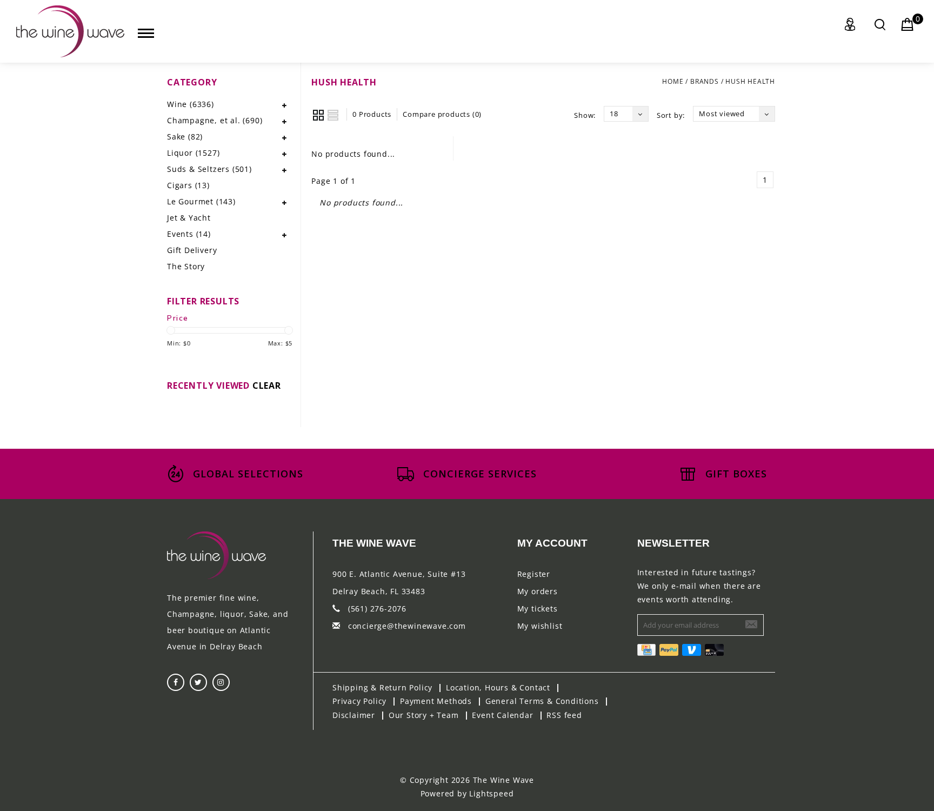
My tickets (537, 608)
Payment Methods (436, 701)
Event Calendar (502, 715)
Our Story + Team (424, 715)
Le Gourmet (201, 201)
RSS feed (564, 715)
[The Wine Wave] (70, 31)
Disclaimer (353, 715)
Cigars (188, 185)
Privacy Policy (359, 701)
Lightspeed (491, 793)
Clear (266, 385)
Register (533, 574)
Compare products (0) (442, 114)
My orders (537, 591)
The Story (186, 266)
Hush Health (750, 81)
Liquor (193, 153)
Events (189, 234)
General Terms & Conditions (542, 701)
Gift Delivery (192, 250)
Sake (185, 136)
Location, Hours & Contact (498, 687)
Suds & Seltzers (209, 169)
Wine (190, 104)
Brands (704, 81)
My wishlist (540, 626)
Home (672, 81)
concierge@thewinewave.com (407, 626)
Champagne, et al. (214, 120)
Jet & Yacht (189, 217)
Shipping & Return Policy (382, 687)
